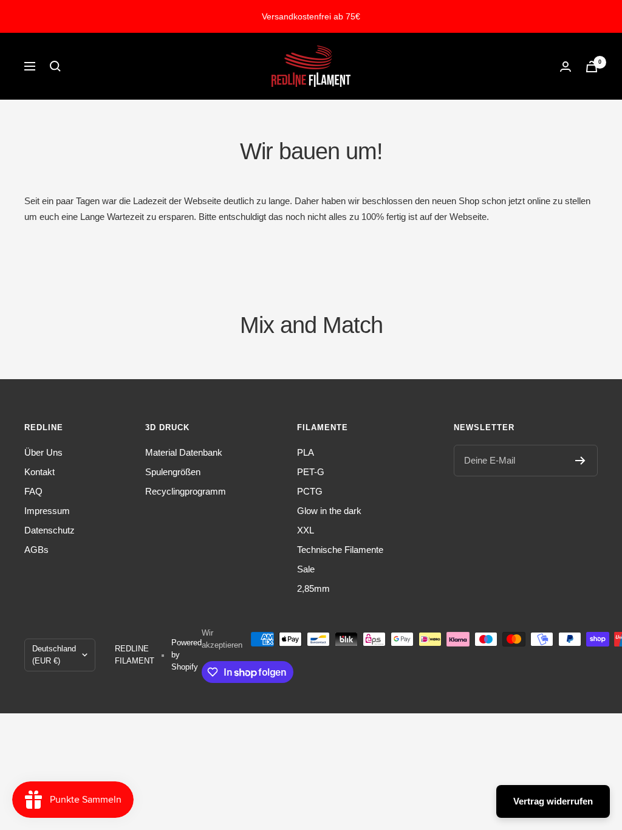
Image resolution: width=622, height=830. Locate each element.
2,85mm (313, 588)
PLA (305, 452)
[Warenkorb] (592, 66)
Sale (306, 569)
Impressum (47, 511)
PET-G (310, 472)
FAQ (33, 491)
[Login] (565, 66)
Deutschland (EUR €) (54, 654)
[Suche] (55, 66)
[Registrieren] (580, 460)
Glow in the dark (329, 511)
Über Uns (43, 452)
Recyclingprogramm (185, 491)
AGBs (36, 549)
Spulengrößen (172, 472)
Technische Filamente (340, 549)
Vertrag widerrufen (553, 801)
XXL (305, 530)
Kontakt (39, 472)
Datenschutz (49, 530)
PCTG (310, 491)
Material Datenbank (183, 452)
